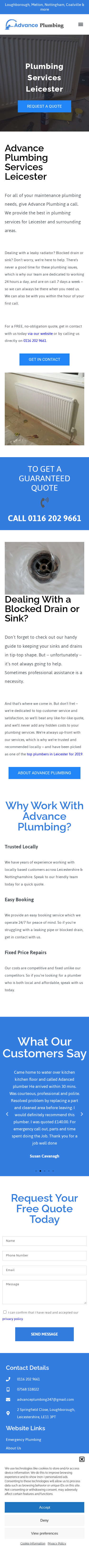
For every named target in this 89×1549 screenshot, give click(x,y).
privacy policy (12, 1319)
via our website (40, 333)
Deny (44, 1520)
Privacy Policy (57, 1543)
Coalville (73, 4)
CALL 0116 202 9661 (44, 518)
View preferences (44, 1533)
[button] (82, 1459)
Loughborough (17, 4)
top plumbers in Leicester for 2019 (54, 754)
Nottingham (54, 4)
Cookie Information (32, 1543)
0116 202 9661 (34, 340)
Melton (37, 4)
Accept (44, 1507)
